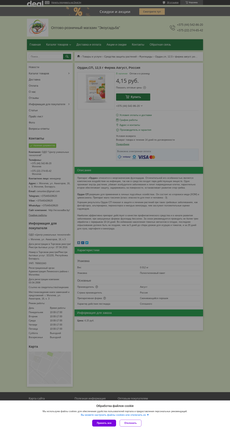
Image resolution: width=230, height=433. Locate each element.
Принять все (104, 423)
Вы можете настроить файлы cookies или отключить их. (114, 414)
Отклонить (130, 423)
